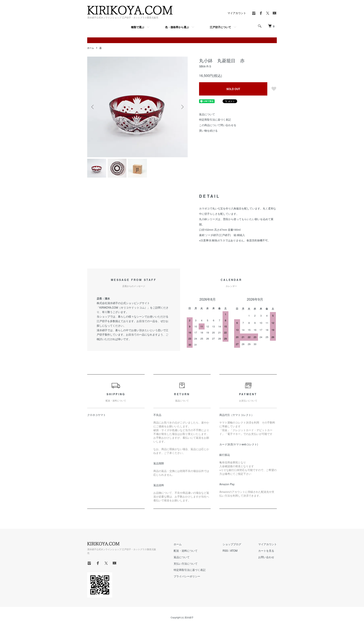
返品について (207, 114)
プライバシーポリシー (187, 576)
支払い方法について (186, 563)
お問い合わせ (266, 557)
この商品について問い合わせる (217, 125)
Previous (93, 107)
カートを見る (266, 550)
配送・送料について (186, 550)
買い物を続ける (208, 130)
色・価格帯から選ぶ (177, 27)
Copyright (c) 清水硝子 (182, 617)
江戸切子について (220, 27)
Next (182, 107)
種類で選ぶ (137, 27)
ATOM (234, 550)
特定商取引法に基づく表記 (215, 119)
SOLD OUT (233, 89)
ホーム (90, 47)
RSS (225, 550)
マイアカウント (237, 13)
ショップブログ (232, 544)
